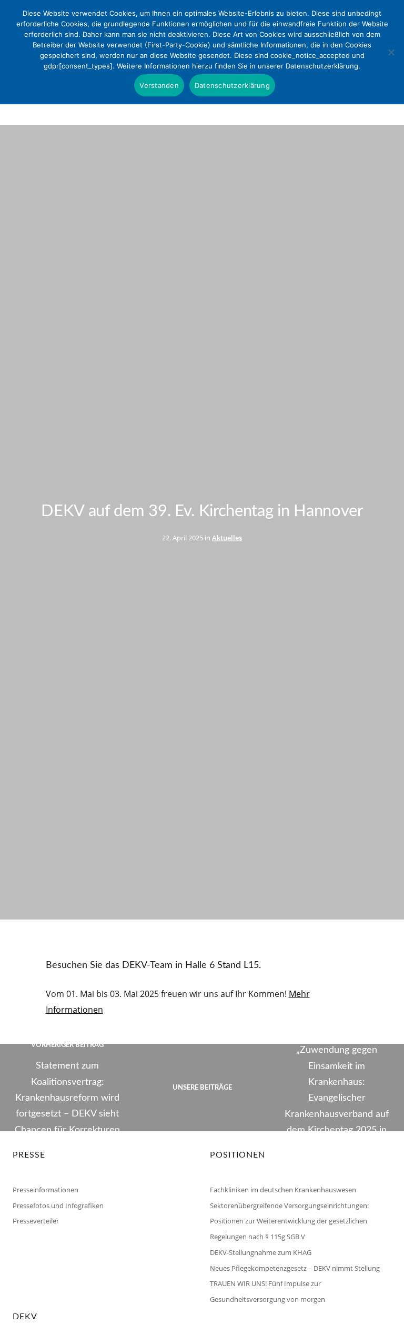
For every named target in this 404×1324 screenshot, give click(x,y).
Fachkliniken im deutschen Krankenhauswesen (283, 1189)
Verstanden (159, 85)
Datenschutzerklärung (232, 85)
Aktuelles (227, 537)
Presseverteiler (36, 1221)
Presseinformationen (45, 1189)
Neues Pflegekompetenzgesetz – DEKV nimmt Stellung (295, 1268)
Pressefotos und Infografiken (58, 1205)
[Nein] (391, 52)
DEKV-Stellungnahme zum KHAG (260, 1252)
